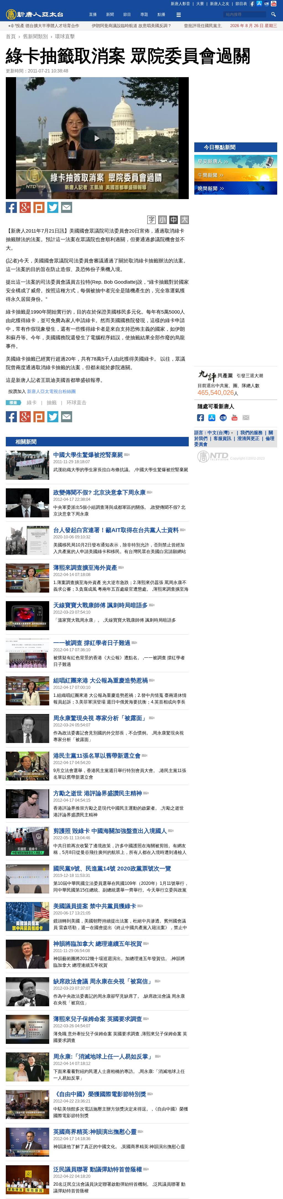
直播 (93, 14)
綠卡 (32, 402)
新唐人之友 (219, 3)
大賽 (200, 3)
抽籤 (52, 402)
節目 (127, 14)
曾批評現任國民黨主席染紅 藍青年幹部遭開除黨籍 (206, 25)
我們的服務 (251, 432)
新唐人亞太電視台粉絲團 (51, 391)
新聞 (110, 14)
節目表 (241, 3)
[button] (97, 138)
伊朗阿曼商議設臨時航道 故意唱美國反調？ (108, 25)
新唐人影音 (180, 3)
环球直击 (77, 402)
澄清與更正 (248, 438)
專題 (144, 14)
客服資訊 (222, 438)
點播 (161, 14)
